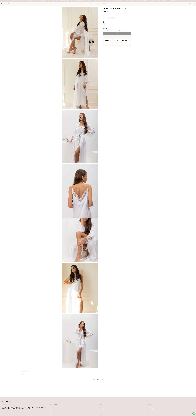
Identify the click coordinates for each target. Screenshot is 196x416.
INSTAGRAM (149, 412)
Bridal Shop (149, 406)
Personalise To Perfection (152, 408)
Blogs (148, 410)
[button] (94, 4)
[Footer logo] (7, 401)
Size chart (106, 28)
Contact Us (52, 410)
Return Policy (52, 408)
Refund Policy (101, 412)
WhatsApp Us (52, 412)
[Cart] (194, 4)
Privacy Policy (101, 410)
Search (100, 406)
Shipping (23, 374)
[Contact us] (193, 413)
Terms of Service (102, 414)
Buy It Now (111, 33)
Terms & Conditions (102, 408)
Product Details (24, 371)
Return (51, 414)
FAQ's (51, 406)
